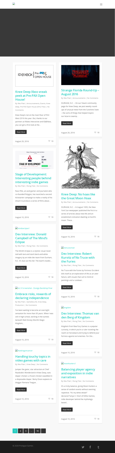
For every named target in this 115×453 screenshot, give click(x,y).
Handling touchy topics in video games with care (32, 358)
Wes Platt (21, 103)
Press (43, 107)
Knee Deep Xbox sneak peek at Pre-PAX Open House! (31, 96)
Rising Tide (31, 186)
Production (19, 305)
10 (38, 431)
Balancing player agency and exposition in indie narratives (78, 373)
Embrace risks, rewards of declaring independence (33, 296)
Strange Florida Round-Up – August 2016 (80, 92)
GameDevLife (32, 302)
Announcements (33, 103)
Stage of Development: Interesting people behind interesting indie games (33, 178)
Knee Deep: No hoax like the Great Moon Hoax (78, 196)
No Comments (92, 98)
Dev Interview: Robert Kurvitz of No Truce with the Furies (78, 257)
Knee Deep (42, 302)
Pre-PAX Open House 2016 (30, 107)
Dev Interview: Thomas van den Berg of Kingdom (80, 315)
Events (42, 103)
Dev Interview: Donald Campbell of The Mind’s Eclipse (31, 238)
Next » (43, 430)
